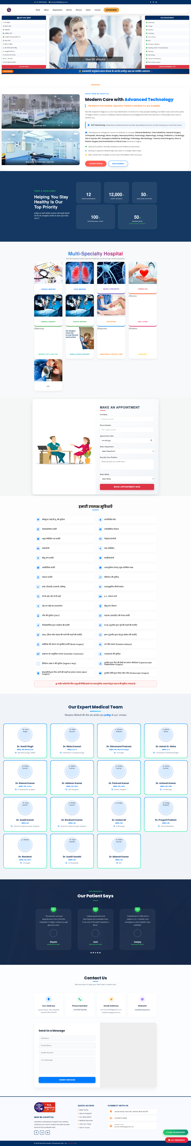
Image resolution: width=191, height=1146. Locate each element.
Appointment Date (107, 436)
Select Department (107, 446)
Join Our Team (85, 1124)
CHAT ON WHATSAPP (177, 1132)
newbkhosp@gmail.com (111, 1012)
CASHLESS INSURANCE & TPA (167, 66)
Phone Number (105, 425)
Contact (95, 10)
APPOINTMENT (109, 10)
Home (36, 10)
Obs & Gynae (143, 322)
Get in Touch (84, 1127)
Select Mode (104, 474)
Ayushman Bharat (24, 66)
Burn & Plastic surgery (80, 354)
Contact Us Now (95, 163)
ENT (48, 386)
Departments (55, 10)
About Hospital (85, 1113)
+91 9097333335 (80, 1010)
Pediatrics (142, 354)
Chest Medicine (80, 289)
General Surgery (48, 322)
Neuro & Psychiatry (111, 289)
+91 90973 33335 (120, 1118)
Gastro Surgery (80, 322)
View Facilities (118, 164)
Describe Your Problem (108, 457)
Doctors (77, 10)
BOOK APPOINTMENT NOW (127, 486)
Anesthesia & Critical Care (111, 354)
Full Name (103, 414)
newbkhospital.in (142, 1010)
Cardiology (143, 289)
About (44, 10)
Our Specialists (85, 1117)
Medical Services (86, 1120)
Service (67, 10)
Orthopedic (111, 322)
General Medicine (48, 289)
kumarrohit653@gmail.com (111, 1010)
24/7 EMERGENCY (178, 1140)
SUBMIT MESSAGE (67, 1080)
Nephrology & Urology (48, 354)
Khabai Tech (71, 1143)
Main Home (83, 1110)
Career (86, 10)
